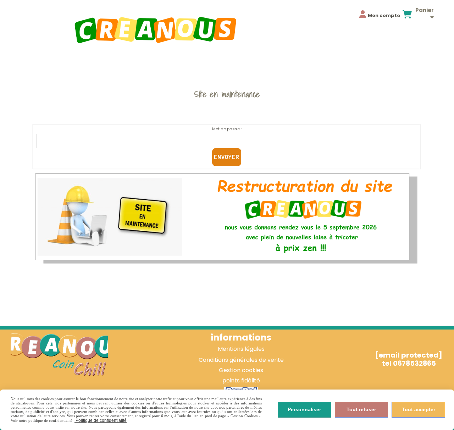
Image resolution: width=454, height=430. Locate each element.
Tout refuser (361, 409)
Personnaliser (304, 409)
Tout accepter (418, 409)
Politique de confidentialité (100, 420)
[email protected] (408, 355)
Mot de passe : (227, 129)
